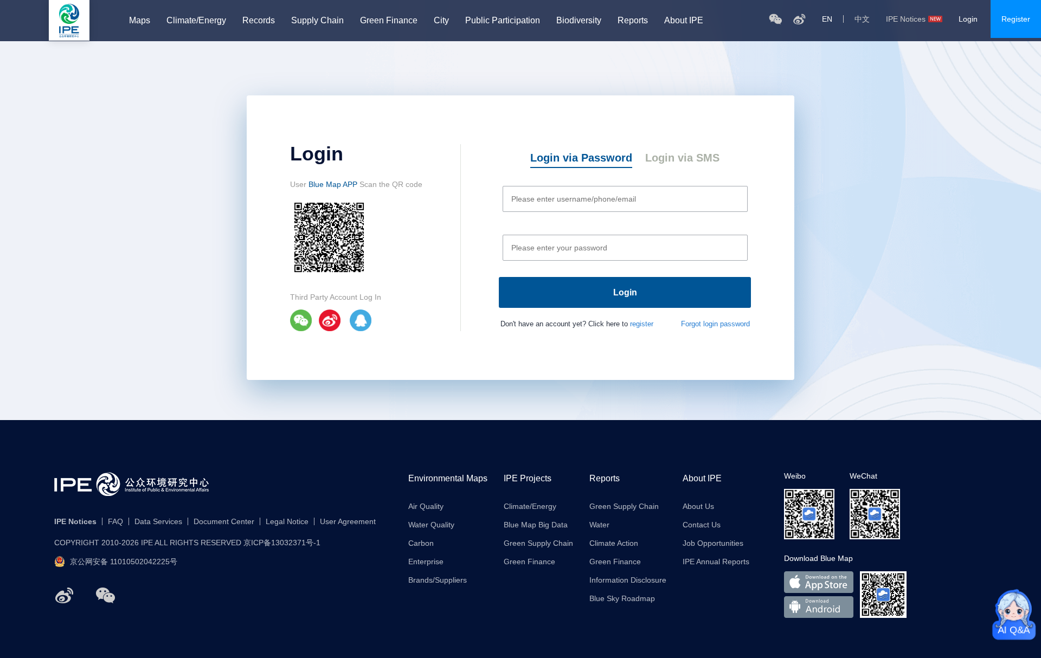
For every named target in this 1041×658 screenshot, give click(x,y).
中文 (862, 19)
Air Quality (426, 506)
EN (827, 19)
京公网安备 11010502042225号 (123, 561)
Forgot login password (715, 324)
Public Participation (502, 20)
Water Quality (431, 524)
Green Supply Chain (538, 543)
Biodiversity (578, 20)
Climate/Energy (196, 20)
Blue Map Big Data (536, 524)
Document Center (224, 521)
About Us (698, 506)
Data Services (158, 521)
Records (258, 20)
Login (968, 19)
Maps (139, 20)
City (441, 20)
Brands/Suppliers (437, 580)
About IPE (683, 20)
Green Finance (388, 20)
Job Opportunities (713, 543)
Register (1015, 19)
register (641, 324)
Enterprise (426, 561)
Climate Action (613, 543)
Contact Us (702, 524)
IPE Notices (906, 19)
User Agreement (348, 521)
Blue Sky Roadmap (622, 598)
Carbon (421, 543)
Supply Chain (317, 20)
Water (599, 524)
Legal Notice (287, 521)
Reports (633, 20)
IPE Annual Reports (716, 561)
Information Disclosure (627, 580)
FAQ (115, 521)
